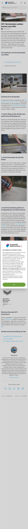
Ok (14, 284)
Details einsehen (14, 268)
